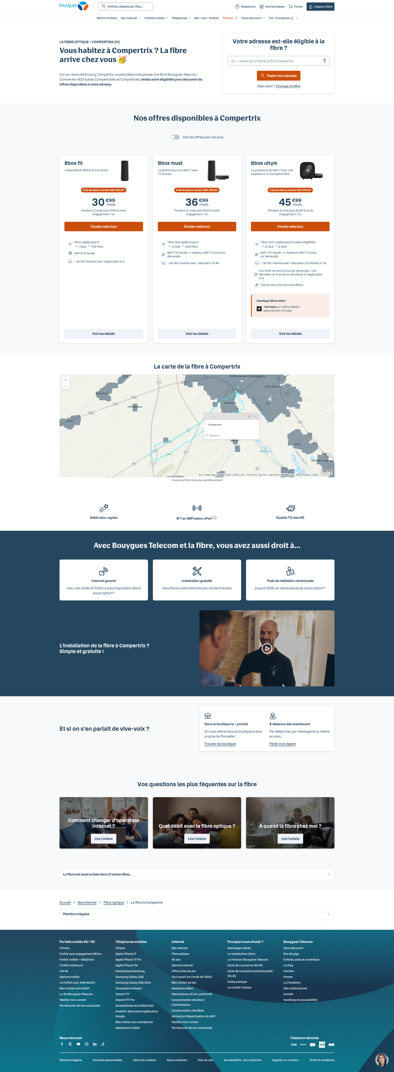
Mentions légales (71, 1060)
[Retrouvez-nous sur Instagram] (86, 1045)
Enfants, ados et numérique (301, 959)
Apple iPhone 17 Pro (128, 959)
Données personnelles (107, 1060)
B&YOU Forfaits (107, 18)
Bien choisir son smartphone (134, 1022)
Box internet (87, 902)
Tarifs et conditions (321, 1060)
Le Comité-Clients (239, 987)
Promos (228, 18)
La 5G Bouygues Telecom (76, 994)
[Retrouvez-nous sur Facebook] (62, 1045)
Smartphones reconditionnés (135, 1005)
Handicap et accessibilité (300, 999)
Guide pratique (237, 981)
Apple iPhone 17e (127, 965)
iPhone (120, 948)
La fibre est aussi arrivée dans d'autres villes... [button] (97, 874)
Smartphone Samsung (130, 971)
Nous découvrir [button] (252, 18)
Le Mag (288, 965)
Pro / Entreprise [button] (279, 18)
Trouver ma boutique (220, 744)
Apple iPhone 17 (126, 953)
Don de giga (291, 953)
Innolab (288, 994)
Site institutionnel (295, 988)
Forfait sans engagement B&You (81, 953)
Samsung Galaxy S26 (130, 976)
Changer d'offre (288, 86)
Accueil (65, 902)
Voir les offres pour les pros (203, 137)
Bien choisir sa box (184, 982)
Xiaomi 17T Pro (125, 999)
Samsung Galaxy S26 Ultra (133, 982)
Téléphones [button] (179, 18)
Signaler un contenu (285, 1060)
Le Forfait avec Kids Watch (77, 982)
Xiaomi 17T (122, 994)
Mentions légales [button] (76, 914)
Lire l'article (104, 839)
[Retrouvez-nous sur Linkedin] (94, 1045)
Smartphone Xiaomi (129, 988)
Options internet (182, 965)
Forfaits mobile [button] (154, 18)
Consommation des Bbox (188, 1010)
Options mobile (69, 976)
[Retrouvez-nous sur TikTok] (103, 1045)
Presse (287, 976)
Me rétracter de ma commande (80, 1005)
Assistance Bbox (182, 988)
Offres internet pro (184, 971)
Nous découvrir (293, 948)
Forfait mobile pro (71, 965)
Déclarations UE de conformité (192, 994)
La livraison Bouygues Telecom (247, 959)
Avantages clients (239, 948)
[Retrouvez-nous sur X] (70, 1045)
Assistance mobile (128, 1027)
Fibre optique (114, 902)
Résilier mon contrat (73, 999)
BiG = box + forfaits (206, 18)
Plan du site (205, 1060)
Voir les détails (103, 333)
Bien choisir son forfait (74, 988)
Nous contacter (177, 1060)
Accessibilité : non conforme (242, 1060)
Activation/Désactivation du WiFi (193, 1016)
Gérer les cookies (144, 1060)
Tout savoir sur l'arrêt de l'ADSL (192, 976)
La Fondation (292, 982)
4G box (176, 959)
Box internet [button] (129, 18)
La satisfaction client (241, 953)
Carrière (288, 971)
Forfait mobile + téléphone (77, 959)
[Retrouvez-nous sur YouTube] (78, 1045)
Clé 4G (64, 971)
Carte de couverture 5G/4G (245, 965)
